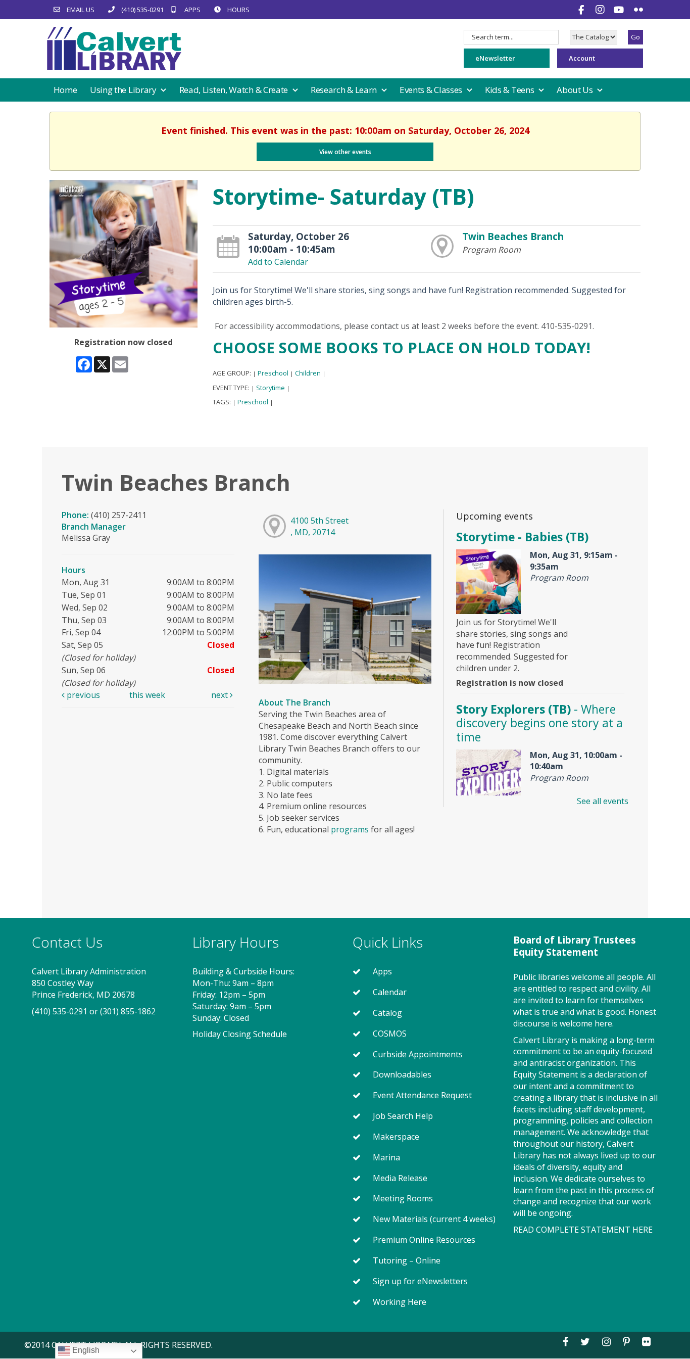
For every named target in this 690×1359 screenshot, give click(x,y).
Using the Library (124, 90)
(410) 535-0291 (59, 1011)
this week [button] (147, 694)
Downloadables (402, 1074)
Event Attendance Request (422, 1095)
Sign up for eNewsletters (420, 1281)
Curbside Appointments (418, 1054)
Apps (382, 971)
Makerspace (396, 1136)
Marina (386, 1157)
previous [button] (82, 694)
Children (308, 373)
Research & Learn (345, 90)
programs (350, 829)
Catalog (387, 1012)
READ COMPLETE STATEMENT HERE (583, 1229)
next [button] (220, 694)
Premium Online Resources (424, 1239)
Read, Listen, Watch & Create (234, 90)
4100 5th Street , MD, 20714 (319, 526)
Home (65, 90)
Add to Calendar (278, 261)
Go (635, 36)
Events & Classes (432, 90)
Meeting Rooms (403, 1198)
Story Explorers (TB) (539, 723)
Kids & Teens (510, 90)
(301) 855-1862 (128, 1011)
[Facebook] (582, 10)
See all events (602, 801)
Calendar (390, 992)
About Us (576, 90)
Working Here (399, 1301)
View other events (345, 152)
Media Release (400, 1178)
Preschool (273, 373)
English (85, 1350)
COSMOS (390, 1033)
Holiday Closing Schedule (239, 1034)
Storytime (270, 387)
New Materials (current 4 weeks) (434, 1219)
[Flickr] (638, 10)
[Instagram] (601, 9)
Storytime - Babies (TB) (522, 537)
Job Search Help (403, 1115)
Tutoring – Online (406, 1260)
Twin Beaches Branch (513, 236)
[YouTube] (620, 10)
